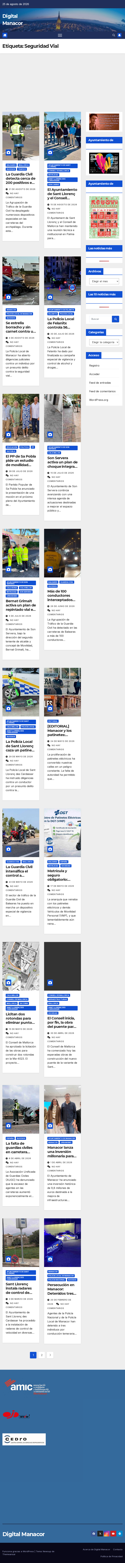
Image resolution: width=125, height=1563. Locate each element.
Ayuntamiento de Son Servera (58, 448)
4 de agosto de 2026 (22, 338)
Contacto (118, 1549)
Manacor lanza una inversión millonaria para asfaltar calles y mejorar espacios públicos (62, 1158)
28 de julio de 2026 (21, 471)
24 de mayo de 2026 (62, 741)
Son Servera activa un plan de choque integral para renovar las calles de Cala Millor (62, 469)
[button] (113, 35)
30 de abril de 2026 (62, 1033)
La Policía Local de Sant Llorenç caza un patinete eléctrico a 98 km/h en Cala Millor (20, 752)
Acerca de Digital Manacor (96, 1549)
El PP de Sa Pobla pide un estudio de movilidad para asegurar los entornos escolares (21, 467)
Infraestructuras (57, 999)
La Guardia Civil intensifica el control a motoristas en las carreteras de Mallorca (21, 877)
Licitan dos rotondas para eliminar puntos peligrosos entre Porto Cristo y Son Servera (20, 1025)
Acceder (94, 374)
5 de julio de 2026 (20, 616)
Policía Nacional (56, 1280)
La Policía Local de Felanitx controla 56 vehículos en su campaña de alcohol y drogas (61, 330)
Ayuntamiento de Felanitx (61, 310)
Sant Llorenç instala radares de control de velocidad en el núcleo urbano (19, 1292)
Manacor (11, 310)
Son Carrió (53, 185)
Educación (12, 447)
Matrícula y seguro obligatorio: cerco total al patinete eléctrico (58, 882)
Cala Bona (12, 588)
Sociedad (65, 866)
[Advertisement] (62, 77)
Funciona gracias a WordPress (18, 1551)
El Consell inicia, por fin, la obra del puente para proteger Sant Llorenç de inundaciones (61, 1029)
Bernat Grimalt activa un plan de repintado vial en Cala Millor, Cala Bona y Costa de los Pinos (21, 612)
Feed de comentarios (102, 391)
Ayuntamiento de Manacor (61, 1138)
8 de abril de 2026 (20, 1158)
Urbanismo (12, 596)
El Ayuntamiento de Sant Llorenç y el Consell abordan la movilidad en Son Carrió (62, 200)
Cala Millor (54, 453)
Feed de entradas (100, 382)
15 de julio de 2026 (62, 473)
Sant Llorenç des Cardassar (56, 179)
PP (33, 447)
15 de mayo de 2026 (20, 1029)
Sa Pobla (11, 451)
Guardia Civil (66, 582)
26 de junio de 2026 (62, 606)
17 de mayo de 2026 (62, 886)
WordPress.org (98, 399)
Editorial (53, 721)
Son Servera (26, 592)
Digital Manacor (23, 1534)
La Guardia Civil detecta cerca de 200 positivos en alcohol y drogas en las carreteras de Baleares (20, 185)
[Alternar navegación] (60, 35)
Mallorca (24, 165)
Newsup (47, 1551)
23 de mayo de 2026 (21, 882)
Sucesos (11, 169)
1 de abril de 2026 (61, 1162)
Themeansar (8, 1554)
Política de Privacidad (112, 1556)
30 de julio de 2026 (62, 334)
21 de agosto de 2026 (22, 189)
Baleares (11, 165)
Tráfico (22, 169)
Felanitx (52, 314)
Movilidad (53, 175)
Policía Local (66, 314)
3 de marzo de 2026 (21, 1299)
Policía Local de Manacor (19, 314)
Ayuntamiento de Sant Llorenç (59, 166)
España (63, 862)
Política (24, 447)
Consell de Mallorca (58, 171)
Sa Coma (24, 1003)
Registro (94, 365)
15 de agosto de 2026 (63, 204)
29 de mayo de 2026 (21, 756)
